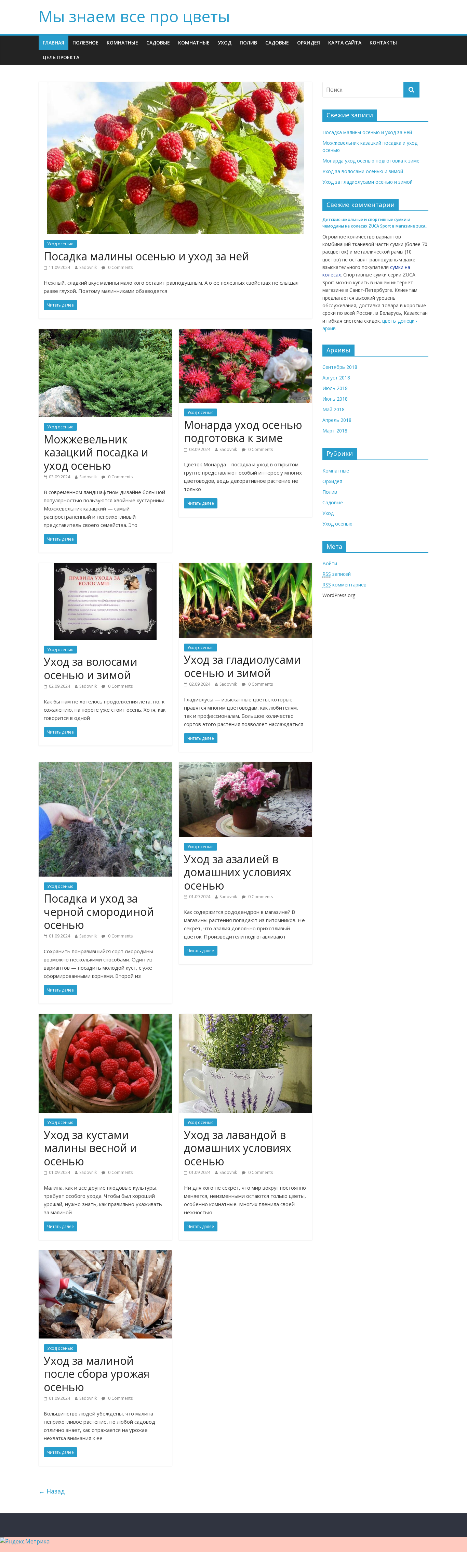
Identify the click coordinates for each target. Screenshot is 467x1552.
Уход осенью (60, 244)
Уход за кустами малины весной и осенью (90, 1147)
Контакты (383, 42)
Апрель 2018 (336, 420)
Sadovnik (88, 267)
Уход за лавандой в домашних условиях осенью (237, 1147)
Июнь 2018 (335, 399)
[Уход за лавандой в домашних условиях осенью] (245, 1018)
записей (336, 574)
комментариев (344, 584)
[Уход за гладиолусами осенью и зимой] (245, 567)
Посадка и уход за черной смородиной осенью (99, 911)
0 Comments (120, 267)
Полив (248, 42)
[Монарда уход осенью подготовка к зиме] (245, 333)
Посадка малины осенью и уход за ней (146, 256)
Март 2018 (334, 430)
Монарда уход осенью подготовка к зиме (243, 431)
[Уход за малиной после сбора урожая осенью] (105, 1254)
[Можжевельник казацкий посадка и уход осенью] (105, 333)
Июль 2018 (335, 388)
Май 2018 (333, 409)
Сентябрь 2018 (339, 367)
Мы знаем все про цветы (134, 16)
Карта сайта (344, 42)
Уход (224, 42)
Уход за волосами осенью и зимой (90, 668)
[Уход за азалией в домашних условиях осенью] (245, 766)
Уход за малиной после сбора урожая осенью (96, 1373)
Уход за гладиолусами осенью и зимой (242, 666)
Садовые (158, 42)
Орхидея (308, 42)
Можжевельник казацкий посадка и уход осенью (96, 452)
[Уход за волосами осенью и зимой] (105, 567)
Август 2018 (336, 377)
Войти (329, 563)
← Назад (52, 1491)
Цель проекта (61, 57)
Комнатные (122, 42)
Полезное (85, 42)
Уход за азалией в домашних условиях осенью (237, 872)
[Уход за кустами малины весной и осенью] (105, 1018)
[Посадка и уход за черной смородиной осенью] (105, 766)
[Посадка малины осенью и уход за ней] (175, 86)
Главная (53, 42)
